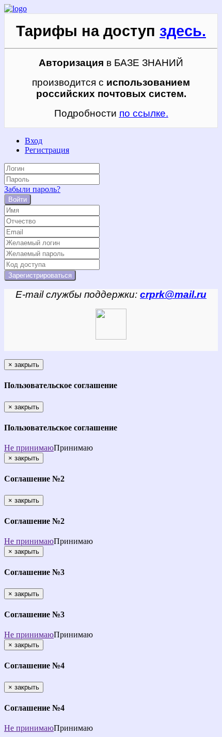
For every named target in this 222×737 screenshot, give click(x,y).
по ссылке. (143, 113)
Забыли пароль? (32, 189)
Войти (17, 199)
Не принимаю (29, 447)
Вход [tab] (33, 140)
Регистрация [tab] (47, 150)
